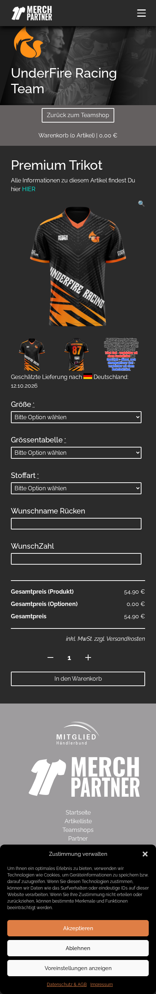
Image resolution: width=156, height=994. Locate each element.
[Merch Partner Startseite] (84, 776)
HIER (28, 189)
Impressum (101, 984)
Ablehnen (78, 948)
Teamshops (78, 829)
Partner (78, 838)
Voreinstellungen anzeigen (78, 968)
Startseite (78, 812)
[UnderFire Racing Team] (29, 42)
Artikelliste (78, 821)
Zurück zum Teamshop (78, 115)
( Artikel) (78, 135)
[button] (145, 854)
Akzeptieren (78, 928)
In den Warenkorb (78, 678)
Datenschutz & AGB (67, 984)
